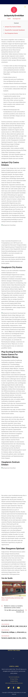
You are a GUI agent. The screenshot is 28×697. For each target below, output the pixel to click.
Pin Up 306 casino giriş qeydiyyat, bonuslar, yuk (14, 611)
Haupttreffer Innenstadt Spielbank (15, 30)
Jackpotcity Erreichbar (14, 15)
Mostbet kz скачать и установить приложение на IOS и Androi (13, 606)
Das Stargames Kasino (11, 33)
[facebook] (14, 687)
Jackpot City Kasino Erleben (13, 26)
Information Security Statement (14, 683)
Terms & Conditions (14, 677)
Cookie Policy (14, 681)
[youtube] (19, 687)
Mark (9, 18)
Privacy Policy (14, 679)
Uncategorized (16, 18)
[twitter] (9, 687)
